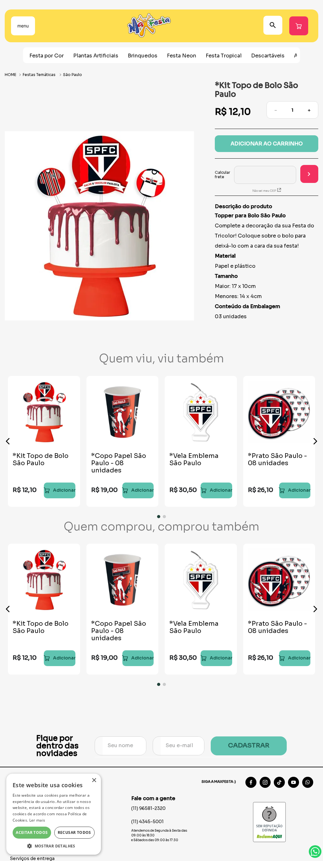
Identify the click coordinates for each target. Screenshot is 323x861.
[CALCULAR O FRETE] (309, 174)
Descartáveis (268, 55)
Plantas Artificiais (95, 55)
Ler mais (37, 820)
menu (23, 25)
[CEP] (255, 175)
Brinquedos (142, 55)
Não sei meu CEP (264, 191)
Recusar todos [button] (74, 832)
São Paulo (72, 74)
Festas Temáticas (39, 74)
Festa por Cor (46, 55)
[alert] (53, 814)
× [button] (93, 780)
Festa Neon (181, 55)
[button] (8, 441)
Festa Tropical (224, 55)
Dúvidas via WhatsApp (315, 851)
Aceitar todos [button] (32, 832)
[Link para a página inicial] (11, 75)
